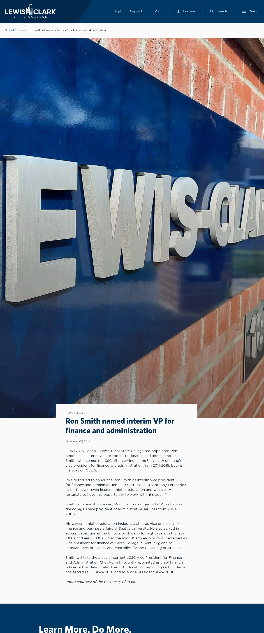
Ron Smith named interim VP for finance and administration (69, 30)
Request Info (137, 11)
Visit (158, 11)
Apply (118, 11)
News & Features (15, 30)
